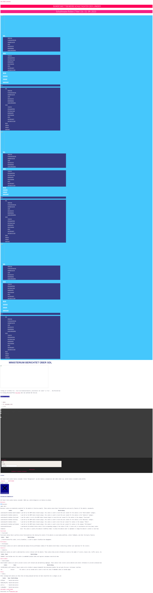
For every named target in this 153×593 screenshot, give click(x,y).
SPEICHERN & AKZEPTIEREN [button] (6, 589)
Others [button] (2, 571)
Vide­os (5, 76)
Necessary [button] (2, 502)
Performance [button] (3, 541)
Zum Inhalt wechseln (5, 1)
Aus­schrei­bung (12, 50)
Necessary (4, 504)
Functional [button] (3, 530)
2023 (4, 53)
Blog (4, 73)
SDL (4, 36)
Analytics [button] (2, 547)
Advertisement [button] (3, 558)
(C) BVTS (3, 459)
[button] (30, 85)
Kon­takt (6, 82)
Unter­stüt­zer (11, 70)
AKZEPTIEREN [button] (11, 481)
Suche (2, 461)
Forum (5, 79)
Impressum (32, 469)
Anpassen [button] (3, 481)
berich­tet (18, 392)
